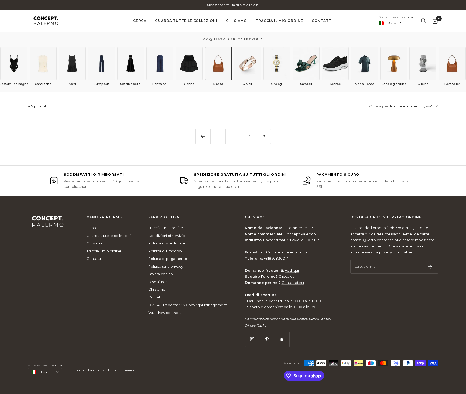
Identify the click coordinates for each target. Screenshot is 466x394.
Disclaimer (157, 282)
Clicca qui (287, 276)
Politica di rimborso (165, 251)
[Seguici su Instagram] (252, 339)
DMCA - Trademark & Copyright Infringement (187, 305)
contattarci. (406, 252)
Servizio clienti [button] (166, 217)
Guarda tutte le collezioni (186, 21)
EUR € (390, 23)
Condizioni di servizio (166, 235)
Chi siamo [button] (255, 217)
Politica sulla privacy (165, 266)
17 (248, 136)
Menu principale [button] (105, 217)
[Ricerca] (423, 20)
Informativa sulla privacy (371, 252)
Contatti (322, 21)
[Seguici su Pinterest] (267, 339)
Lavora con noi (161, 274)
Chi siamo (236, 21)
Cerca (139, 21)
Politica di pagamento (167, 258)
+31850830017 (276, 258)
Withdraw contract (164, 312)
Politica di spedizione (167, 243)
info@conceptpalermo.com (283, 252)
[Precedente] (202, 136)
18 (263, 136)
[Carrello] (435, 21)
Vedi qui (292, 270)
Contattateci (293, 282)
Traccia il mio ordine (279, 21)
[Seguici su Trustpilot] (282, 339)
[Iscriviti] (430, 267)
